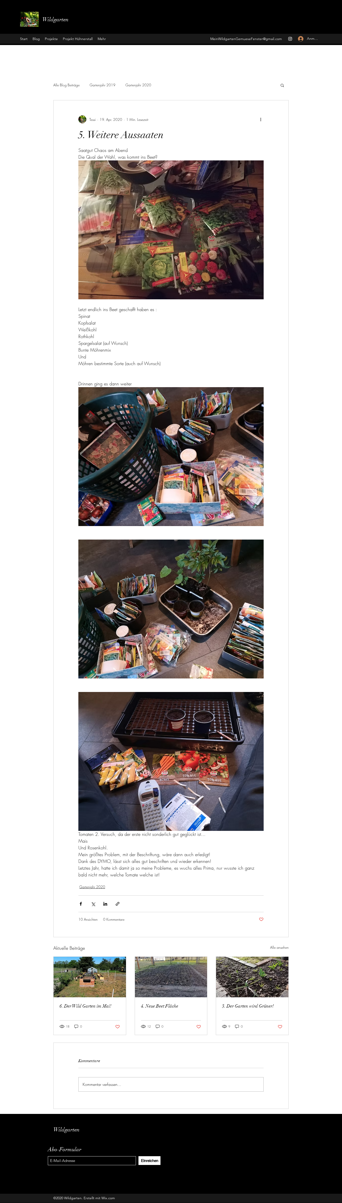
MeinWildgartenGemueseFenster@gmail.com (246, 39)
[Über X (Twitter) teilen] (93, 903)
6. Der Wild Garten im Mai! (85, 1006)
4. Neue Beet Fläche (159, 1006)
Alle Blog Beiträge (66, 85)
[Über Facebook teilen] (80, 903)
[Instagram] (290, 38)
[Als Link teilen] (117, 903)
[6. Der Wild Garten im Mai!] (90, 977)
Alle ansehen (279, 947)
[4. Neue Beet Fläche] (171, 977)
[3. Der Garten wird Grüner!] (252, 977)
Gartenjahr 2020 (138, 85)
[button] (282, 85)
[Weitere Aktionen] (261, 119)
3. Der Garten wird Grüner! (248, 1006)
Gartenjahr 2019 (102, 85)
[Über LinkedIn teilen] (105, 903)
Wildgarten (55, 19)
